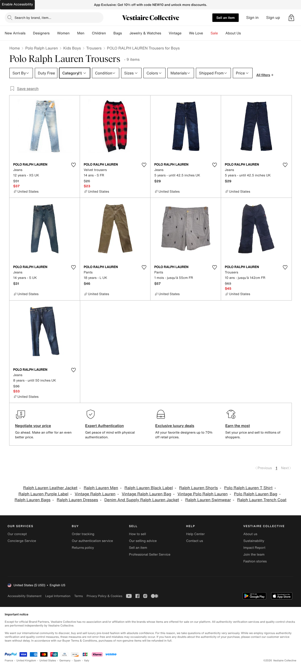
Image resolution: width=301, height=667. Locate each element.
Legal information (57, 596)
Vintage (175, 33)
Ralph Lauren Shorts (198, 488)
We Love (196, 33)
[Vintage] (185, 33)
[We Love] (207, 33)
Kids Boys (72, 48)
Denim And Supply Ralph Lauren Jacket (141, 500)
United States (48, 660)
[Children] (109, 33)
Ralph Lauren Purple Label (43, 494)
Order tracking (83, 534)
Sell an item (225, 17)
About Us (233, 33)
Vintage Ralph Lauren (95, 494)
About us (250, 534)
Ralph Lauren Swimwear (208, 500)
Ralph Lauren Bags (33, 500)
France (9, 660)
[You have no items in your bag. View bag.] (291, 17)
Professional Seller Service (149, 554)
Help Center (195, 534)
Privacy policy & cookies (104, 596)
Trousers (94, 48)
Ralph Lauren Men (101, 488)
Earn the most (237, 425)
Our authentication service (92, 540)
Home (14, 48)
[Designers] (53, 33)
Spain (77, 660)
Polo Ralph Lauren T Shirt (248, 488)
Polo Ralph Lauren (41, 48)
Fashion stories (255, 561)
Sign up (273, 17)
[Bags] (125, 33)
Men (80, 33)
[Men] (88, 33)
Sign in (252, 17)
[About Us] (244, 33)
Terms (78, 596)
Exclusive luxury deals (174, 425)
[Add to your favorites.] (73, 165)
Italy (86, 660)
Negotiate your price (33, 425)
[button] (291, 17)
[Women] (73, 33)
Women (63, 33)
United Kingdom (26, 660)
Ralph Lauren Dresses (77, 500)
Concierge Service (22, 540)
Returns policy (83, 547)
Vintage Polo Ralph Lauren (203, 494)
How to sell (137, 534)
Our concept (17, 534)
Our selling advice (143, 540)
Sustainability (253, 540)
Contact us (194, 540)
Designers (41, 33)
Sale (214, 33)
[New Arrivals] (29, 33)
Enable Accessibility (17, 4)
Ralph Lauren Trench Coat (261, 500)
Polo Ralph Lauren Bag (255, 494)
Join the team (254, 554)
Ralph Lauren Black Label (148, 488)
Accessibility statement (24, 596)
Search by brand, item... (33, 17)
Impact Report (254, 547)
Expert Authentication (104, 425)
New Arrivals (15, 33)
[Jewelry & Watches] (165, 33)
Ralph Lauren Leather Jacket (50, 488)
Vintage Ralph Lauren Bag (146, 494)
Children (99, 33)
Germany (65, 660)
